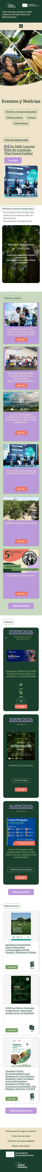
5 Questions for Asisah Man (21, 575)
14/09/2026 (21, 806)
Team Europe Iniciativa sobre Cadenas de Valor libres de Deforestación (17, 14)
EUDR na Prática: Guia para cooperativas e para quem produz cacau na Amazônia (19, 1010)
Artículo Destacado (16, 139)
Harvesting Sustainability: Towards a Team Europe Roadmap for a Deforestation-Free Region (21, 377)
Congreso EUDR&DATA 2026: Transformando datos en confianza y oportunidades (21, 674)
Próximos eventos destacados (21, 111)
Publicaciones (21, 123)
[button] (21, 26)
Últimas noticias (14, 117)
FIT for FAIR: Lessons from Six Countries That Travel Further (19, 150)
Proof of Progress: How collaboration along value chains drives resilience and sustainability (21, 853)
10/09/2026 (21, 719)
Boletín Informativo (21, 1146)
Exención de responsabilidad (21, 1141)
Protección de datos (21, 1136)
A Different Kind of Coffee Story (21, 523)
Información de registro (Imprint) (21, 1131)
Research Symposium (21, 765)
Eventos (31, 117)
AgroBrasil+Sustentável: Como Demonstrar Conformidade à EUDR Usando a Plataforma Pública (20, 949)
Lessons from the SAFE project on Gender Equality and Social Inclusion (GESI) (21, 331)
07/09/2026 (21, 632)
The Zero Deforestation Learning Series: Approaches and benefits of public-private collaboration (21, 418)
